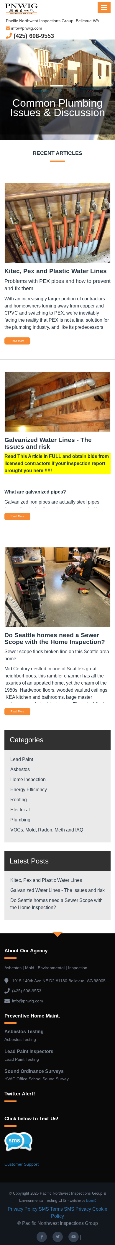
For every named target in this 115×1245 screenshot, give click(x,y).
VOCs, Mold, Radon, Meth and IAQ (46, 829)
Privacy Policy (22, 1209)
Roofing (18, 799)
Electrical (20, 809)
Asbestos (20, 769)
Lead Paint (21, 759)
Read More (17, 340)
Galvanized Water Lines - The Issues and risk (57, 890)
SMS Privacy (77, 1209)
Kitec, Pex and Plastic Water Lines (46, 880)
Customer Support (21, 1164)
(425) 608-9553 (33, 36)
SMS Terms (51, 1209)
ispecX (91, 1200)
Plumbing (20, 819)
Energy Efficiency (28, 789)
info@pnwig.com (26, 28)
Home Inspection (28, 779)
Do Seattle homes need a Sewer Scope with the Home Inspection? (56, 904)
